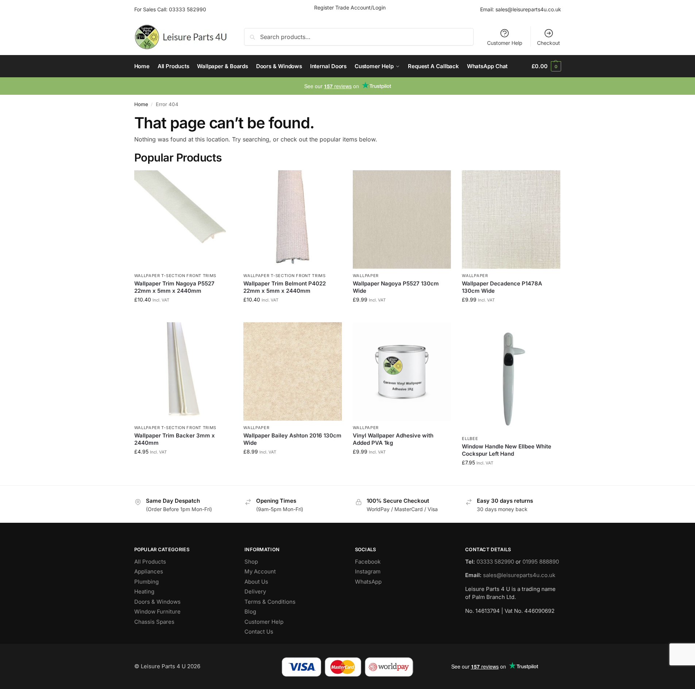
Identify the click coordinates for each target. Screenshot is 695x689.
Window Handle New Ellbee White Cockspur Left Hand (506, 450)
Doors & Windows (157, 601)
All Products (150, 561)
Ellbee (470, 438)
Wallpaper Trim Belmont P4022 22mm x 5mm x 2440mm (284, 287)
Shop (251, 561)
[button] (546, 66)
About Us (256, 581)
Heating (144, 591)
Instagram (368, 571)
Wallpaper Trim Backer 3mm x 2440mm (174, 439)
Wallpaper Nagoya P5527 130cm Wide (396, 287)
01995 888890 (540, 561)
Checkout (548, 43)
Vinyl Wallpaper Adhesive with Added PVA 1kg (393, 439)
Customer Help (504, 43)
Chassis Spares (154, 621)
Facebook (368, 561)
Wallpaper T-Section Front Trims (175, 275)
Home (141, 104)
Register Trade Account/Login (350, 7)
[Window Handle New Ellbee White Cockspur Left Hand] (511, 376)
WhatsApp (368, 581)
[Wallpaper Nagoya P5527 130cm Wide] (402, 219)
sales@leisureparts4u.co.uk (528, 9)
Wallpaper (366, 275)
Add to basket (183, 315)
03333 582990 (187, 9)
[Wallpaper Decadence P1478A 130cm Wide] (511, 219)
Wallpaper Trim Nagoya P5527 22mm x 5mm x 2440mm (174, 287)
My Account (260, 571)
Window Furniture (157, 611)
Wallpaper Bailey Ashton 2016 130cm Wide (292, 439)
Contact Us (258, 631)
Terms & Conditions (270, 601)
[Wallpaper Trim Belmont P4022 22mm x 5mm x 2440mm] (292, 219)
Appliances (148, 571)
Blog (250, 611)
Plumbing (146, 581)
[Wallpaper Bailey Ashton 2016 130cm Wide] (292, 371)
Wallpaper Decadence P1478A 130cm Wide (502, 287)
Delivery (255, 591)
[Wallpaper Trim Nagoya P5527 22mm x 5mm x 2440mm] (183, 219)
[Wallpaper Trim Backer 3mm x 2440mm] (183, 371)
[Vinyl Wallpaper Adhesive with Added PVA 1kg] (402, 371)
